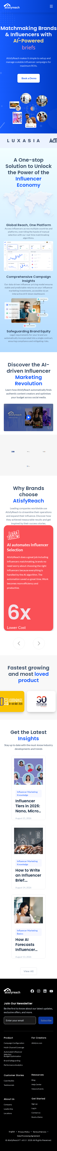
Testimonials (9, 1085)
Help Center (36, 1084)
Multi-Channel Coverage (14, 1047)
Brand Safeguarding (12, 1060)
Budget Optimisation (12, 1056)
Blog (33, 1080)
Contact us (36, 1112)
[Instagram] (39, 991)
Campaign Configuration (14, 1043)
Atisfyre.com (37, 1043)
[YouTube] (51, 991)
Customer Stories (14, 1075)
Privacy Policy (24, 1132)
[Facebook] (32, 991)
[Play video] (28, 417)
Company (8, 1104)
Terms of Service (39, 1132)
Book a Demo (37, 1117)
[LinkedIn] (45, 991)
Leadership (8, 1109)
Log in (34, 1107)
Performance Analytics (13, 1065)
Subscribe (46, 1020)
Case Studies (9, 1081)
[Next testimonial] (39, 643)
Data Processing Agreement (28, 1136)
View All (29, 971)
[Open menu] (51, 6)
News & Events (38, 1089)
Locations (8, 1113)
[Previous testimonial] (19, 643)
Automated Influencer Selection (13, 1052)
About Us (9, 1099)
